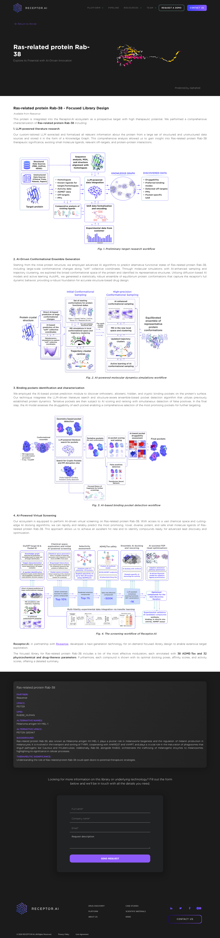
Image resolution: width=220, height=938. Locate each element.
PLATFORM (93, 911)
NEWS (128, 917)
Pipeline (113, 8)
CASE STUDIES (132, 906)
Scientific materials (136, 911)
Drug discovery (96, 906)
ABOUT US (92, 917)
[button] (95, 7)
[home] (34, 8)
